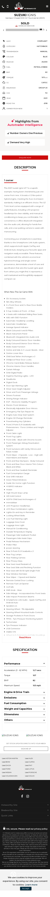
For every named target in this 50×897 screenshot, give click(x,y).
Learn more (31, 885)
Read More (25, 637)
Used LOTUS (29, 769)
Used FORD (6, 769)
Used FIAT (28, 765)
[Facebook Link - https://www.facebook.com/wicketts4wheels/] (22, 796)
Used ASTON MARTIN (10, 758)
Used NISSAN (6, 772)
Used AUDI (29, 758)
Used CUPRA (30, 762)
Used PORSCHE (31, 772)
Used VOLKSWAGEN (9, 776)
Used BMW (6, 762)
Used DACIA (6, 765)
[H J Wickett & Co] (25, 6)
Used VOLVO (29, 776)
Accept (25, 888)
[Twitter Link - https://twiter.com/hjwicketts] (24, 796)
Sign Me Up (26, 749)
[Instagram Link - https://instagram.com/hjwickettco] (27, 796)
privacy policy (40, 829)
